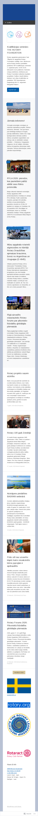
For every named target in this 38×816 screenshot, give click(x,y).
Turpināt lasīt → (13, 90)
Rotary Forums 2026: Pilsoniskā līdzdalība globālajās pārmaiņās (17, 625)
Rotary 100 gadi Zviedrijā (19, 433)
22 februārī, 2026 (12, 662)
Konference (23, 662)
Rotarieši (9, 298)
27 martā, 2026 (11, 466)
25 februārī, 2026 (12, 595)
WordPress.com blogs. (14, 806)
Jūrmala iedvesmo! (16, 121)
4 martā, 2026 (11, 530)
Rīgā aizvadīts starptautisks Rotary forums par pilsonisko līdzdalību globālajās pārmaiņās (17, 321)
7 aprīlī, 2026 (10, 405)
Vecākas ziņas (19, 672)
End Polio (23, 595)
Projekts (9, 104)
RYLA (8, 161)
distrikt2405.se (11, 695)
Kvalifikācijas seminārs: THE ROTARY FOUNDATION (18, 50)
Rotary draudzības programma (15, 228)
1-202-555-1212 (12, 773)
